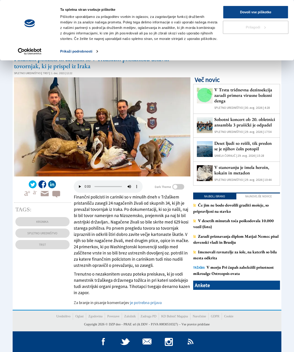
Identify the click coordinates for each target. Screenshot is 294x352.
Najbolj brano (214, 196)
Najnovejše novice (258, 196)
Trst (46, 73)
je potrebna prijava (146, 302)
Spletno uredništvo (27, 73)
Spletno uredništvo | (229, 108)
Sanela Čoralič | (225, 156)
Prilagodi (253, 27)
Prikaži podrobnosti (76, 51)
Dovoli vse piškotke (255, 12)
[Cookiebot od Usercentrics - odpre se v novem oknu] (30, 51)
